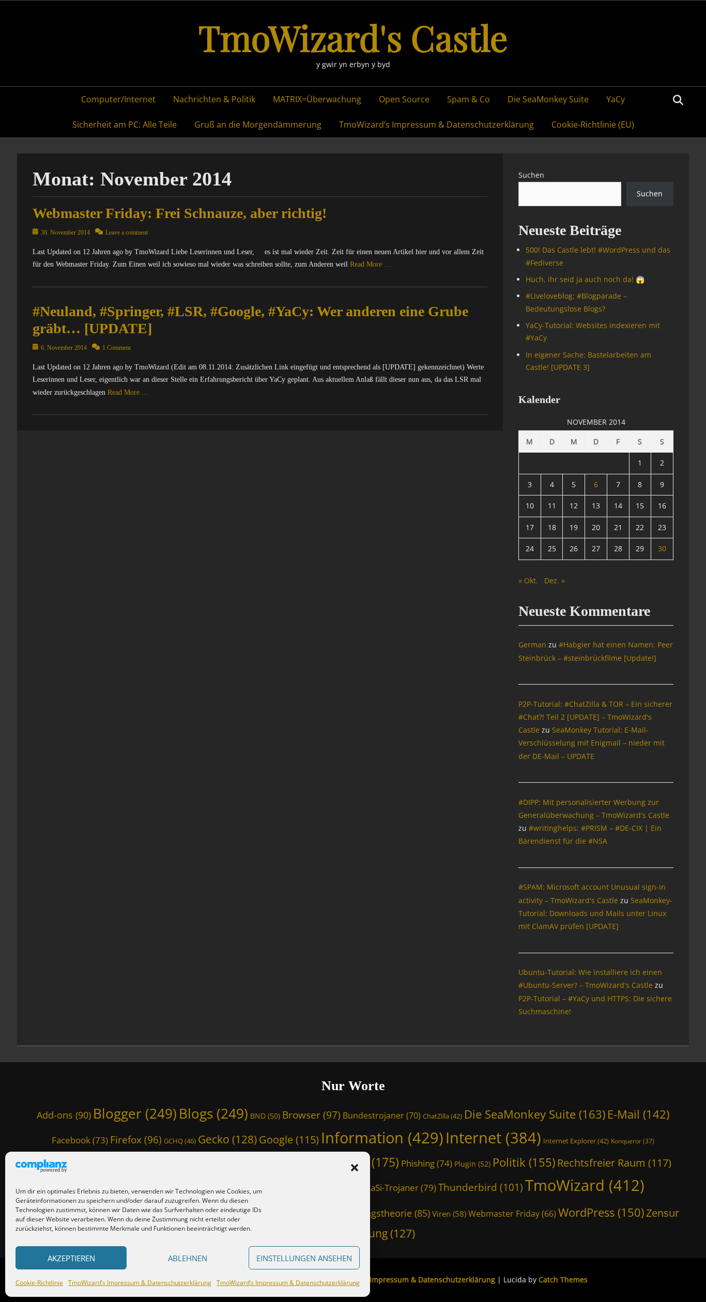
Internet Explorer (576, 1140)
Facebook (80, 1140)
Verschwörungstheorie (372, 1213)
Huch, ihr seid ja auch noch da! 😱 (585, 279)
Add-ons (64, 1115)
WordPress (601, 1212)
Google (289, 1139)
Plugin (472, 1164)
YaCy (615, 99)
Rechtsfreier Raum (614, 1163)
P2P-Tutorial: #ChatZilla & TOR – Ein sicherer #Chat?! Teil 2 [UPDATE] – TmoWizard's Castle (595, 717)
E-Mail (638, 1114)
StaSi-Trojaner (399, 1188)
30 (662, 548)
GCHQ (180, 1140)
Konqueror (632, 1141)
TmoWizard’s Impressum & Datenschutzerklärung (139, 1282)
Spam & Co (468, 99)
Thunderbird (480, 1187)
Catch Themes (563, 1279)
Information (382, 1137)
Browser (311, 1114)
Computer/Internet (118, 99)
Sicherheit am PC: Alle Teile (124, 124)
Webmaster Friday (512, 1213)
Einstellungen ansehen (304, 1258)
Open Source (404, 99)
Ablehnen (187, 1258)
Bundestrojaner (382, 1115)
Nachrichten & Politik (214, 99)
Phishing (426, 1163)
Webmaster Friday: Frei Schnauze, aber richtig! (180, 213)
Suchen (531, 175)
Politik (524, 1162)
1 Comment (116, 347)
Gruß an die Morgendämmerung (257, 124)
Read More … (370, 264)
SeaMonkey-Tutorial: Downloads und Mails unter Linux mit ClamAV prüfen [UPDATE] (595, 913)
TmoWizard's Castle (353, 36)
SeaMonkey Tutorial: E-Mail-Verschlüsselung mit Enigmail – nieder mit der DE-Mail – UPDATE (591, 743)
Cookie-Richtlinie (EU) (592, 124)
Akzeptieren (71, 1258)
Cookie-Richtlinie (39, 1282)
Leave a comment (126, 232)
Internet (493, 1137)
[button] (354, 1168)
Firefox (136, 1139)
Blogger (135, 1113)
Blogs (213, 1113)
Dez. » (554, 580)
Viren (449, 1213)
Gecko (227, 1139)
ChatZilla (442, 1116)
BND (265, 1116)
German (532, 644)
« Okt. (528, 580)
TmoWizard (584, 1185)
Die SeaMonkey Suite (548, 99)
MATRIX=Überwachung (317, 99)
